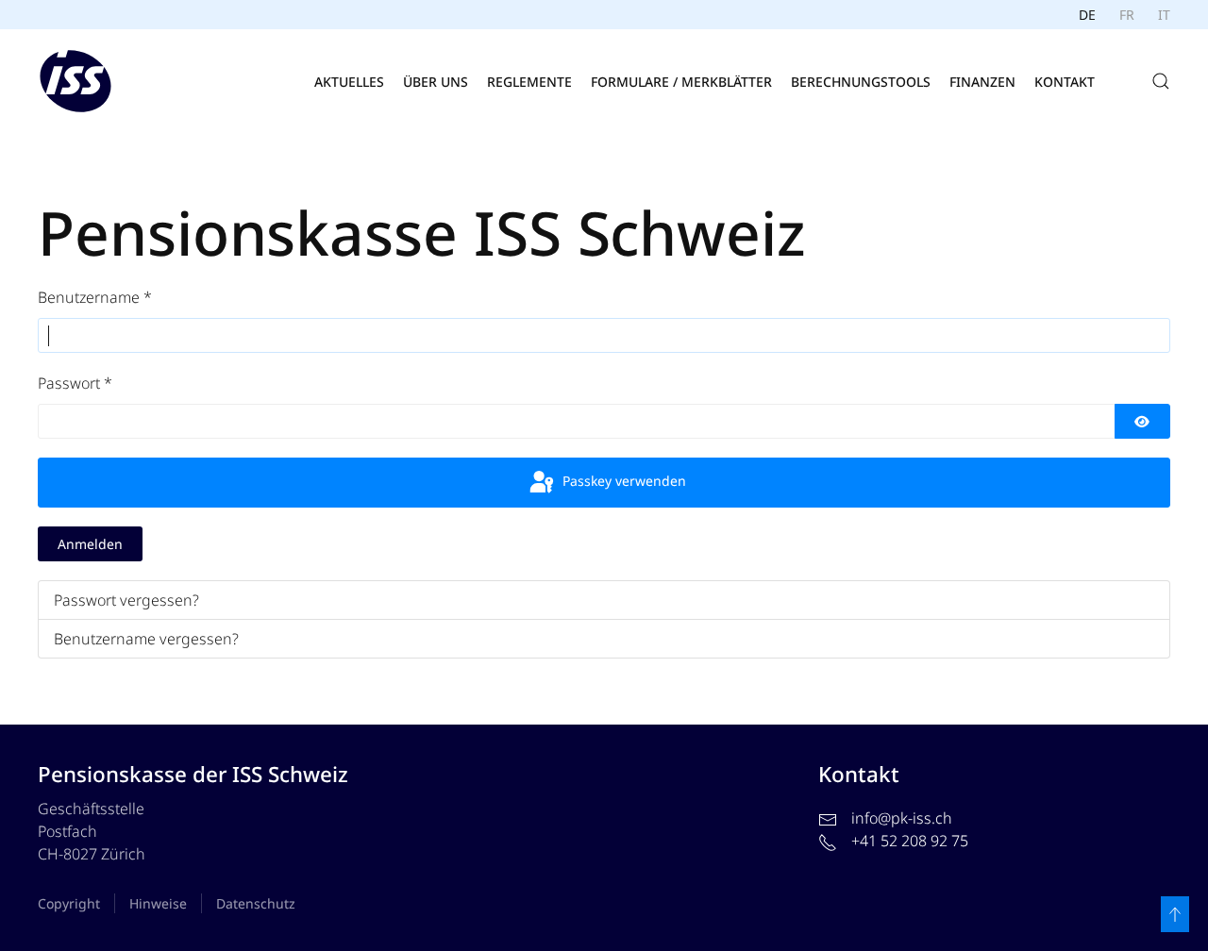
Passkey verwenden (622, 481)
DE (1087, 15)
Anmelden (90, 544)
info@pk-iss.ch (901, 818)
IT (1164, 15)
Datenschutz (255, 903)
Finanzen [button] (982, 82)
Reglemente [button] (529, 82)
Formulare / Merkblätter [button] (681, 82)
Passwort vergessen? (126, 600)
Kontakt (1064, 82)
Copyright (69, 903)
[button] (1160, 81)
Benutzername (95, 297)
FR (1126, 15)
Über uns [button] (435, 82)
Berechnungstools (861, 82)
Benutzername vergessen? (146, 638)
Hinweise (158, 903)
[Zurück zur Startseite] (75, 81)
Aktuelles (349, 82)
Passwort (75, 383)
